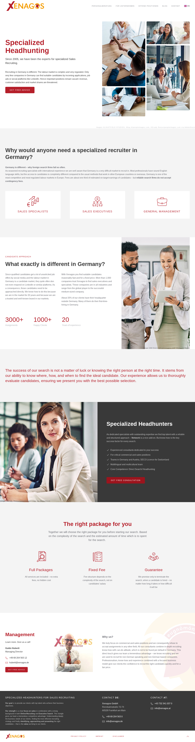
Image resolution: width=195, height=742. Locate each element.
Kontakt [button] (176, 6)
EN (188, 6)
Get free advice (20, 90)
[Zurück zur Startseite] (25, 6)
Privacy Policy (78, 736)
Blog (165, 6)
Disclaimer (118, 736)
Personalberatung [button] (102, 6)
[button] (188, 736)
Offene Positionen (148, 6)
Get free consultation (125, 480)
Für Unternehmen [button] (125, 6)
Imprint (99, 736)
